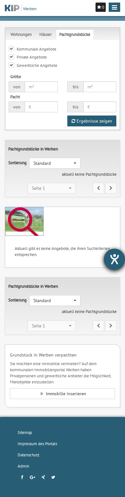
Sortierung (17, 162)
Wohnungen (21, 34)
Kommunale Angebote (36, 49)
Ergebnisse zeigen (93, 121)
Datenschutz (28, 455)
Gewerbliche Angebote (37, 65)
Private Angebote (32, 57)
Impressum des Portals (37, 443)
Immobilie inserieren (65, 394)
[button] (54, 163)
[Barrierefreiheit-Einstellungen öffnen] (114, 259)
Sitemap (25, 432)
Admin (23, 466)
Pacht (15, 97)
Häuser (45, 34)
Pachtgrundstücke (74, 34)
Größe (15, 76)
